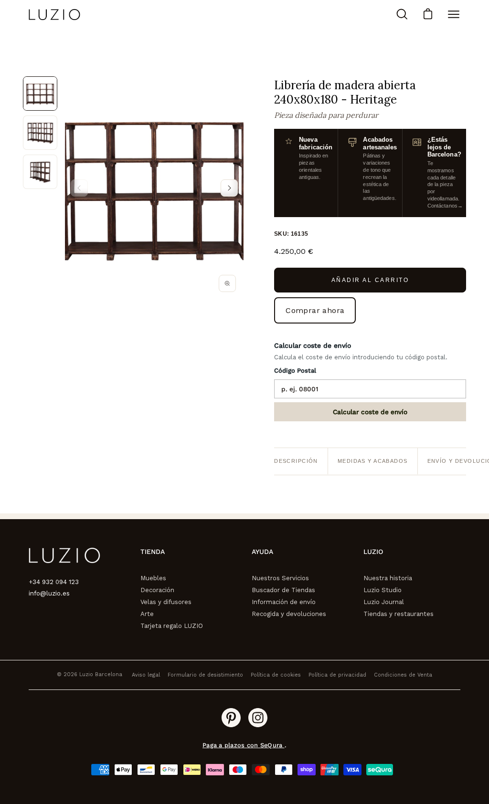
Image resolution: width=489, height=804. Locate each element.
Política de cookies (276, 675)
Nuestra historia (387, 578)
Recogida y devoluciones (289, 613)
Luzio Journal (383, 602)
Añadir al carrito (370, 280)
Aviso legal (146, 675)
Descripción (296, 461)
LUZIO (373, 551)
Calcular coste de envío (370, 412)
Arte (147, 613)
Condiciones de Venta (403, 675)
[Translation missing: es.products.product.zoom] (227, 283)
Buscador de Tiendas (283, 590)
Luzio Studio (382, 590)
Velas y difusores (165, 602)
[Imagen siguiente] (229, 188)
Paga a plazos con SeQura (243, 745)
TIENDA (152, 551)
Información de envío (284, 602)
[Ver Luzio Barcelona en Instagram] (257, 717)
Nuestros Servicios (280, 578)
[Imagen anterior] (79, 188)
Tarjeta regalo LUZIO (171, 625)
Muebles (153, 578)
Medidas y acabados (373, 461)
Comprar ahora (315, 310)
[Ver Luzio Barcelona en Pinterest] (231, 717)
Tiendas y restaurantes (398, 613)
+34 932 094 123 (54, 581)
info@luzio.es (49, 593)
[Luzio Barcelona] (55, 14)
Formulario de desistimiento (205, 675)
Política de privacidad (337, 675)
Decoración (157, 590)
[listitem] (40, 93)
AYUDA (262, 551)
